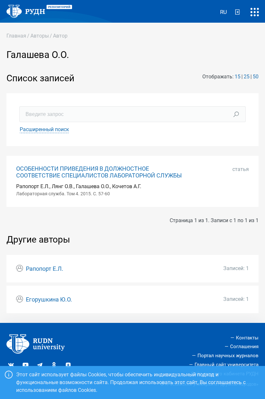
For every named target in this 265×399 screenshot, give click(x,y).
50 (256, 77)
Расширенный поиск (44, 129)
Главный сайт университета (227, 365)
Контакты (247, 338)
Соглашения (244, 346)
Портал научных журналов (228, 356)
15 (237, 77)
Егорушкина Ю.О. (49, 299)
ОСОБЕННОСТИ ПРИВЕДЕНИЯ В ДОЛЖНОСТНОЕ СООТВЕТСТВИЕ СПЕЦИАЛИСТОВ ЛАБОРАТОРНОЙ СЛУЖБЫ (99, 172)
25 (246, 77)
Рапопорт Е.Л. (44, 269)
